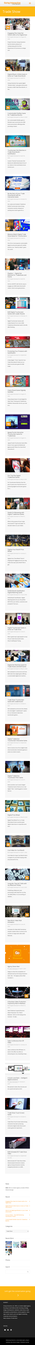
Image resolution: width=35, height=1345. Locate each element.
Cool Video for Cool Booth (16, 850)
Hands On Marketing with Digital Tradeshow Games (16, 513)
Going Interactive (11, 1340)
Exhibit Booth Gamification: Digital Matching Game (16, 591)
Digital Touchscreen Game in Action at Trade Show (17, 628)
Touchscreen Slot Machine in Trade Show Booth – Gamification (17, 152)
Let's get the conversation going (17, 1291)
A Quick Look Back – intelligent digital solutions (17, 1079)
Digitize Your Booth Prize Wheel (16, 550)
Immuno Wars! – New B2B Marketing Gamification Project (15, 1215)
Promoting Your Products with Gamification (17, 352)
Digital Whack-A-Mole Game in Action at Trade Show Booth (17, 75)
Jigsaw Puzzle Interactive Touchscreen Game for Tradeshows (15, 434)
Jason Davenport (13, 968)
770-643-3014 (14, 1318)
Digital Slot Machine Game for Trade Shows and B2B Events (17, 666)
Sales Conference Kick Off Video (16, 1041)
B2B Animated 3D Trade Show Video (17, 1153)
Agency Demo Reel (13, 966)
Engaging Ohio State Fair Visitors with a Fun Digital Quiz (17, 34)
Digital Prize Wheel (14, 815)
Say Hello (27, 1342)
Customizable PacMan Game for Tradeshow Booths (17, 114)
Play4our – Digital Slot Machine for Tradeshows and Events (17, 275)
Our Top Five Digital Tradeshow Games (14, 476)
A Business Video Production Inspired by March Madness (17, 1002)
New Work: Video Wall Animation (15, 921)
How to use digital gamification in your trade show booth (17, 1211)
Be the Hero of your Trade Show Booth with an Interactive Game (16, 195)
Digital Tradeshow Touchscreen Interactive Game (17, 740)
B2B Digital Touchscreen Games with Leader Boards (16, 313)
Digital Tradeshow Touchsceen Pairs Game (15, 777)
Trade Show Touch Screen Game (16, 1113)
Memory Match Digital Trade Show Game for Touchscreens (17, 235)
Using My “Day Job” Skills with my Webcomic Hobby (17, 884)
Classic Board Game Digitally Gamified (17, 391)
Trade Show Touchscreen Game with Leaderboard (16, 700)
